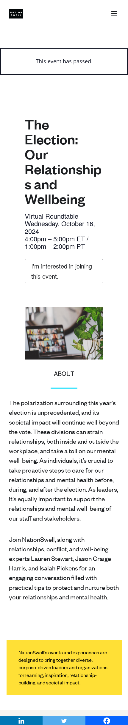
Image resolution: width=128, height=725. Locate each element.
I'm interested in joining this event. (61, 271)
